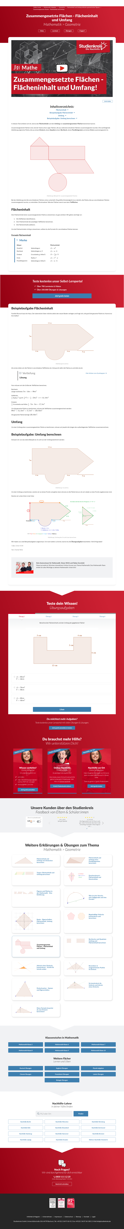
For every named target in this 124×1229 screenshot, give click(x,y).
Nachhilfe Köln (25, 1128)
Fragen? (82, 31)
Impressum (58, 1217)
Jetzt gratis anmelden (28, 790)
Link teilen (107, 101)
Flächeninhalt (61, 110)
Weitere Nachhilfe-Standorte (98, 1140)
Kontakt (86, 1217)
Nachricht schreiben (62, 1184)
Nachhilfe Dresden (62, 1140)
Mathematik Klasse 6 (62, 1044)
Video (42, 31)
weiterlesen (90, 828)
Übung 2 (48, 616)
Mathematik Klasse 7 (98, 1044)
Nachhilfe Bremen (98, 1134)
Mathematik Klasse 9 (62, 1050)
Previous (49, 823)
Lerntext (55, 31)
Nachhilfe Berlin (25, 1122)
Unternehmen (47, 1217)
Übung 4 (102, 616)
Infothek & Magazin (33, 1217)
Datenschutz (69, 1217)
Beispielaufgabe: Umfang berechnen (61, 118)
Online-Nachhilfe (65, 781)
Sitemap (78, 1217)
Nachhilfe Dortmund (98, 1128)
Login (94, 1217)
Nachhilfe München (62, 1122)
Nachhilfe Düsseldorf (62, 1128)
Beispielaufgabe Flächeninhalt (61, 113)
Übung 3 (75, 616)
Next (103, 823)
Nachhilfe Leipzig (25, 1140)
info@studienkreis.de (104, 1221)
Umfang (61, 116)
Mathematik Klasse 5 (25, 1044)
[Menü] (41, 820)
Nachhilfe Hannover (61, 1134)
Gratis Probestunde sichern (62, 786)
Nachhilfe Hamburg (25, 1134)
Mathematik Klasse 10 (98, 1050)
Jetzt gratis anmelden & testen (62, 728)
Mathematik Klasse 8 (25, 1050)
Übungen (69, 31)
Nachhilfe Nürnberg (98, 1122)
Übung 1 (22, 616)
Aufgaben (98, 1068)
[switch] (39, 821)
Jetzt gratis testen (62, 296)
